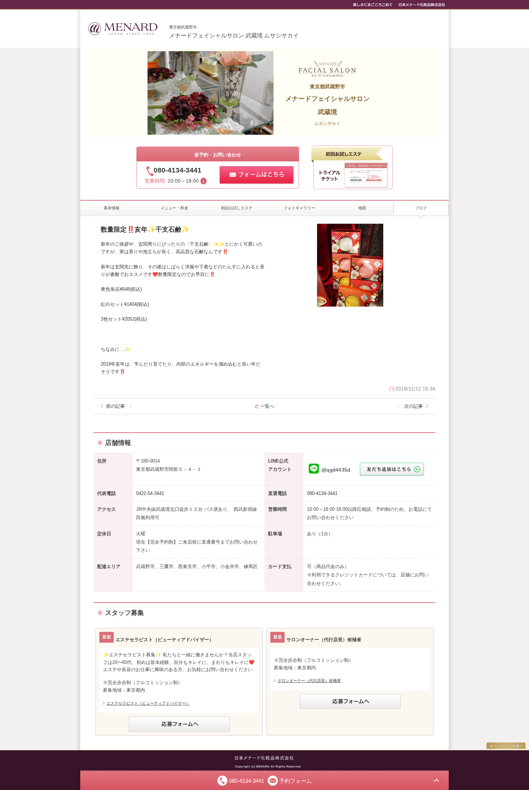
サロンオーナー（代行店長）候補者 (309, 680)
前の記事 (115, 406)
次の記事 (413, 406)
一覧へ (267, 406)
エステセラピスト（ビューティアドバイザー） (148, 703)
